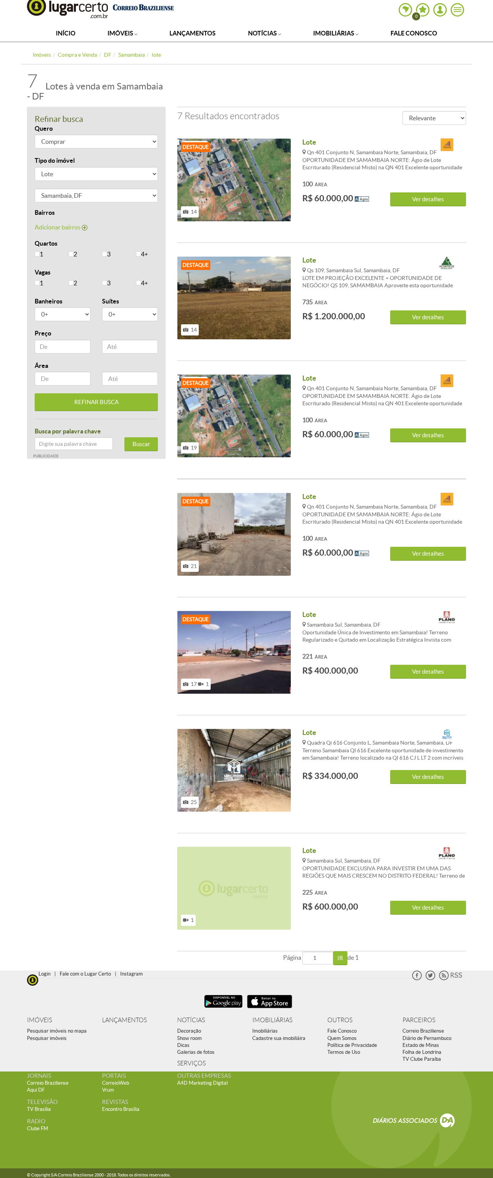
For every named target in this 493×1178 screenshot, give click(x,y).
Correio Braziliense (423, 1031)
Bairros (45, 212)
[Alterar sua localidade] (405, 10)
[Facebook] (417, 978)
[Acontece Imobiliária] (447, 263)
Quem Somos (342, 1038)
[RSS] (450, 978)
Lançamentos (192, 33)
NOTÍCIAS (191, 1020)
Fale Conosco (414, 33)
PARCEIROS (418, 1020)
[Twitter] (430, 978)
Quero (44, 128)
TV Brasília (39, 1109)
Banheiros (48, 301)
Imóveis (120, 33)
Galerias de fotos (196, 1052)
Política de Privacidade (352, 1045)
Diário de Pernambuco (426, 1038)
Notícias (263, 33)
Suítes (110, 301)
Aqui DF (36, 1090)
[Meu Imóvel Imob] (447, 735)
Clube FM (37, 1128)
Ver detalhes (428, 199)
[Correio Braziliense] (143, 6)
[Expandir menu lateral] (457, 10)
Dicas (183, 1045)
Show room (189, 1038)
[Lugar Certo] (33, 979)
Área (41, 365)
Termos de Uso (343, 1052)
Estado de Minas (420, 1045)
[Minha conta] (440, 10)
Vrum (108, 1090)
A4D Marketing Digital (202, 1083)
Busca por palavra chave (68, 431)
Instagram (131, 974)
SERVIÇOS (191, 1063)
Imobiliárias (334, 33)
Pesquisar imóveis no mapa (57, 1031)
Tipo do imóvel (55, 160)
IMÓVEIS (39, 1020)
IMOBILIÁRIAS (272, 1020)
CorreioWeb (115, 1083)
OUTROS (339, 1020)
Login (44, 974)
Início (65, 33)
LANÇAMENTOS (124, 1020)
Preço (43, 333)
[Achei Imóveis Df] (447, 145)
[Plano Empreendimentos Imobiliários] (447, 617)
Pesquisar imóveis (47, 1038)
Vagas (42, 272)
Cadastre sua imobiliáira (278, 1038)
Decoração (189, 1031)
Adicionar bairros (58, 227)
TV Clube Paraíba (421, 1059)
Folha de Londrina (421, 1052)
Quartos (46, 243)
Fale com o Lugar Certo (85, 974)
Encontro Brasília (120, 1109)
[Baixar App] (223, 1009)
